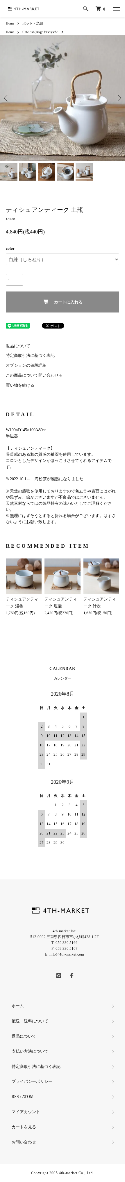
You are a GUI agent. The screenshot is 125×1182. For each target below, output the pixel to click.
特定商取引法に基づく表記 (30, 355)
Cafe (25, 32)
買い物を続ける (20, 385)
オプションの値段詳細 (26, 365)
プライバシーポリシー (32, 1081)
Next (118, 97)
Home (10, 23)
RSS (15, 1096)
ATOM (27, 1096)
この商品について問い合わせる (34, 375)
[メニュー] (116, 9)
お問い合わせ (24, 1142)
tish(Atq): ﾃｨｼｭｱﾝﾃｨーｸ (46, 32)
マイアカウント (28, 1112)
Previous (6, 97)
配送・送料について (30, 1021)
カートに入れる (68, 302)
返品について (18, 346)
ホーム (18, 1006)
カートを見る (24, 1127)
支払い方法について (30, 1051)
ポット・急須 (32, 23)
